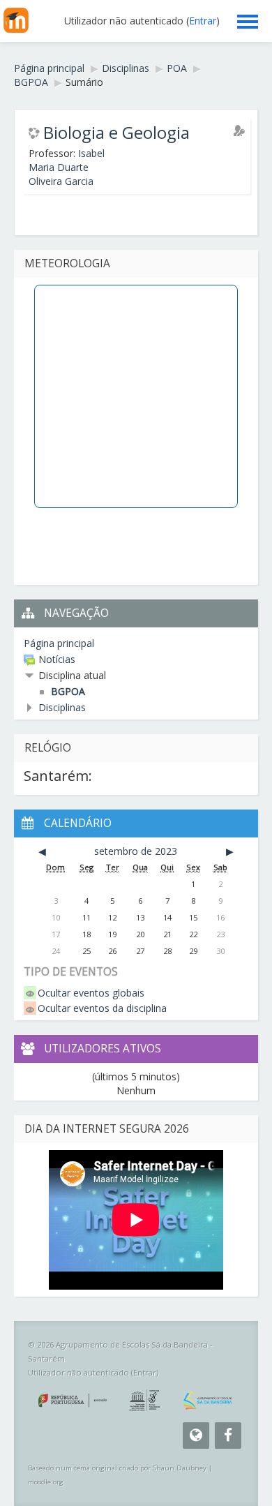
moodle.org (45, 1481)
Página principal (59, 643)
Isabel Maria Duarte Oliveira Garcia (67, 167)
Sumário (84, 82)
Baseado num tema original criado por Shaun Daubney (117, 1468)
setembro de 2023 (135, 851)
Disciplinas (62, 707)
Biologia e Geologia (116, 132)
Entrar (202, 20)
